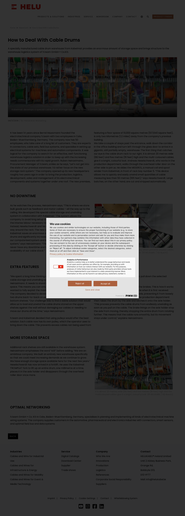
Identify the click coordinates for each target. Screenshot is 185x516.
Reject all (79, 283)
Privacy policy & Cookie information (66, 254)
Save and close (92, 290)
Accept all (105, 283)
